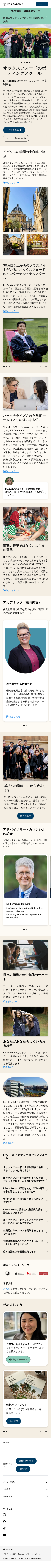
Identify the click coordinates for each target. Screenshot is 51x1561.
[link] (13, 4)
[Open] (44, 492)
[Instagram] (25, 1514)
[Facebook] (25, 1521)
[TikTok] (25, 1528)
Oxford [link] (6, 1442)
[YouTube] (25, 1535)
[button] (47, 16)
